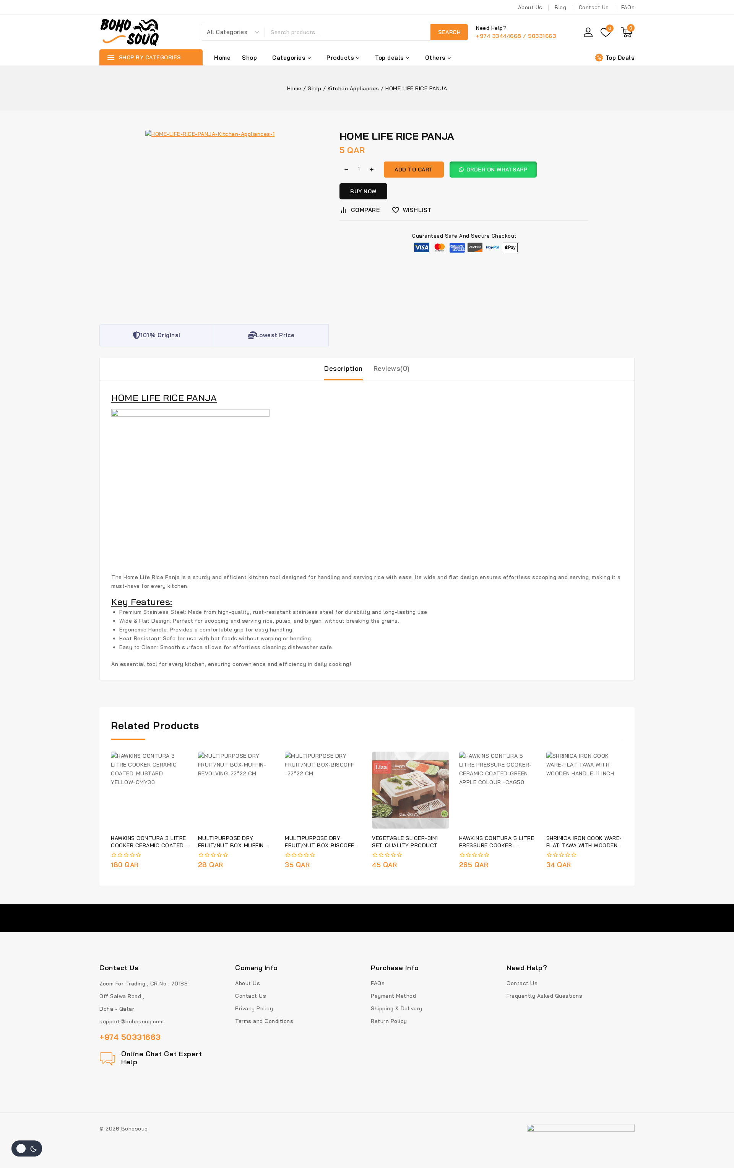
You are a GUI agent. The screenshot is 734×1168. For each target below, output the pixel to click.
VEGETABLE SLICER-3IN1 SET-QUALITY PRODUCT (405, 842)
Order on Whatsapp (497, 169)
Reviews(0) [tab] (391, 368)
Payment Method (393, 995)
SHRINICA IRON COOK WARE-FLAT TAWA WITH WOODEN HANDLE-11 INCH (584, 845)
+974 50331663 (130, 1037)
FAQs (628, 7)
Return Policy (389, 1021)
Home (222, 57)
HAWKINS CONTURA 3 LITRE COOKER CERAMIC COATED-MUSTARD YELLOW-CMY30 (148, 845)
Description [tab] (343, 368)
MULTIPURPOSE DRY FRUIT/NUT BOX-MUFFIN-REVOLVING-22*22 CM (232, 845)
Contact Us (594, 7)
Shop (249, 57)
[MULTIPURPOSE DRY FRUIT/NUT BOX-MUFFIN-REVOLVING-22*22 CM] (236, 790)
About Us (530, 7)
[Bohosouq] (130, 32)
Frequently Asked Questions (544, 995)
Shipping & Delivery (396, 1008)
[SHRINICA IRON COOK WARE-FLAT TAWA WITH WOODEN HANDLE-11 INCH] (584, 790)
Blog (560, 7)
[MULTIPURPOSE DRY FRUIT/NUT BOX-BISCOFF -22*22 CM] (323, 790)
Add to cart (414, 169)
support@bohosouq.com (131, 1021)
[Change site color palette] (26, 1148)
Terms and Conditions (264, 1021)
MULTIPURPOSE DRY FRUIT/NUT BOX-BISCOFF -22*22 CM (319, 845)
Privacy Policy (254, 1008)
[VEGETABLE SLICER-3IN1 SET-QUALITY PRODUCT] (410, 790)
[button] (496, 169)
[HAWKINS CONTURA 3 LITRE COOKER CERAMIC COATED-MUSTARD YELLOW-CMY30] (149, 790)
